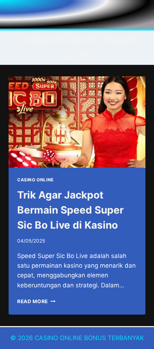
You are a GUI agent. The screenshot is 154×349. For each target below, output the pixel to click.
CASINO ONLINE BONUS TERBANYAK (89, 337)
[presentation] (77, 122)
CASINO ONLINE (35, 179)
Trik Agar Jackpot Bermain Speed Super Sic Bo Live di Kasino (70, 210)
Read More (36, 301)
